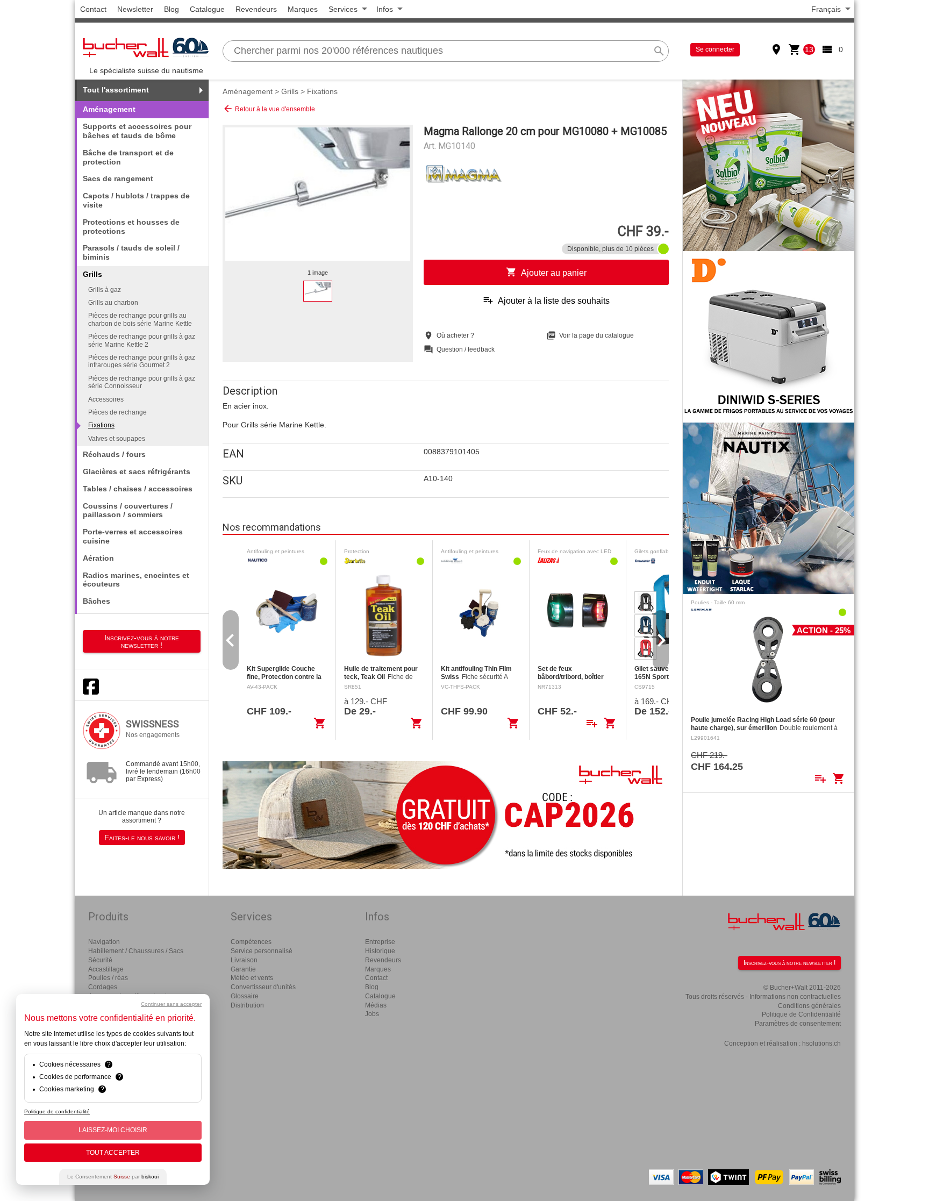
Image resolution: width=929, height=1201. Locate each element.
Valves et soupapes (116, 438)
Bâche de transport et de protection (128, 157)
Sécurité (100, 960)
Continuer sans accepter (171, 1004)
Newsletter (135, 9)
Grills (289, 91)
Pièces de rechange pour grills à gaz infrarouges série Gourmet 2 (141, 361)
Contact (93, 9)
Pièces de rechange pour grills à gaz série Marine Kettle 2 (141, 340)
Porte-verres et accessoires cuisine (133, 536)
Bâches (96, 601)
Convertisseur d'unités (263, 987)
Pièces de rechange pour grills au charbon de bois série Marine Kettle (140, 319)
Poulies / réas (108, 978)
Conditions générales (809, 1006)
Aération (98, 558)
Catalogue (207, 9)
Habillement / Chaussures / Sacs (135, 951)
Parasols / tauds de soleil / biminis (131, 252)
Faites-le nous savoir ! (142, 837)
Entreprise (380, 942)
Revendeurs (256, 9)
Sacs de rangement (118, 178)
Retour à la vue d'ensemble (269, 108)
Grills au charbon (113, 302)
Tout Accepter (113, 1152)
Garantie (243, 969)
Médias (376, 1005)
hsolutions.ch (821, 1043)
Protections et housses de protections (131, 226)
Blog (171, 9)
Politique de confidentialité (57, 1111)
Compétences (251, 942)
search (659, 51)
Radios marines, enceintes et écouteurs (136, 580)
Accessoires (106, 399)
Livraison (244, 960)
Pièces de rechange (117, 412)
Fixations (101, 425)
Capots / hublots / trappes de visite (136, 200)
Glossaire (245, 996)
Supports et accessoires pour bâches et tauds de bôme (137, 131)
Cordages (102, 987)
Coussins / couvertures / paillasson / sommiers (128, 510)
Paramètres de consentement (798, 1023)
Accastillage (106, 969)
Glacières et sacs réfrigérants (136, 471)
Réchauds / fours (114, 454)
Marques (303, 9)
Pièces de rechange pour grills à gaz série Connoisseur (141, 382)
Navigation (104, 942)
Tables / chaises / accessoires (137, 488)
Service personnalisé (261, 951)
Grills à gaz (104, 290)
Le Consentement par (113, 1176)
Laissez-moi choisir (112, 1130)
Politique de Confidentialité (801, 1014)
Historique (380, 951)
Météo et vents (252, 978)
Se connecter (715, 49)
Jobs (372, 1014)
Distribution (247, 1005)
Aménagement (109, 109)
